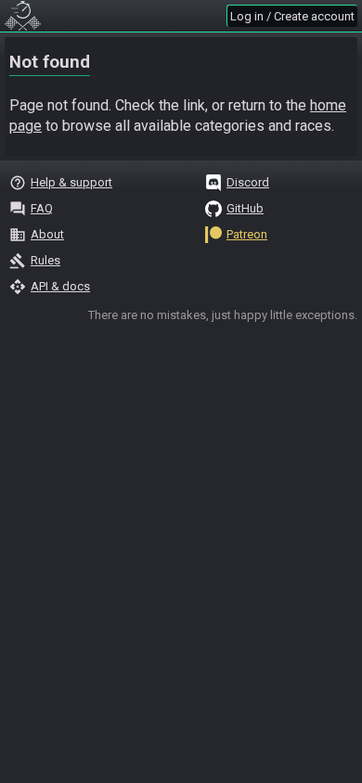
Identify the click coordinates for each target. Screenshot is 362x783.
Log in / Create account (292, 16)
